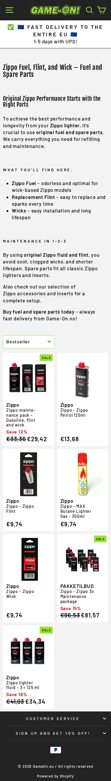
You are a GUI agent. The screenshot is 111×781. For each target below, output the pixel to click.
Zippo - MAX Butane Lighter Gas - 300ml (76, 511)
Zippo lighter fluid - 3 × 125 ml (22, 685)
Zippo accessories (24, 293)
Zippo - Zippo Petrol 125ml (74, 413)
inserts (65, 293)
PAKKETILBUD (77, 586)
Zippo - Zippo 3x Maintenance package (77, 596)
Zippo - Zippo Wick (20, 594)
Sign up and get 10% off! (53, 733)
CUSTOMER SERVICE (53, 718)
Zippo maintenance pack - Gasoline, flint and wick (21, 417)
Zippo (12, 405)
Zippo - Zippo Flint (20, 509)
